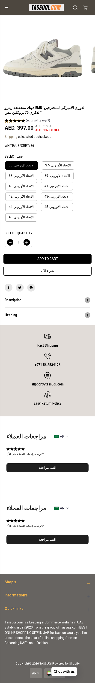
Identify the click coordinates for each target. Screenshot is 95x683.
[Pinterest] (31, 288)
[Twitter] (20, 288)
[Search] (75, 8)
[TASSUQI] (46, 7)
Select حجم (14, 156)
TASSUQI (45, 663)
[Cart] (85, 8)
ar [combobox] (62, 436)
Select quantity (19, 233)
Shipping (11, 136)
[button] (7, 7)
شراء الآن (47, 271)
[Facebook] (8, 288)
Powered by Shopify (66, 663)
